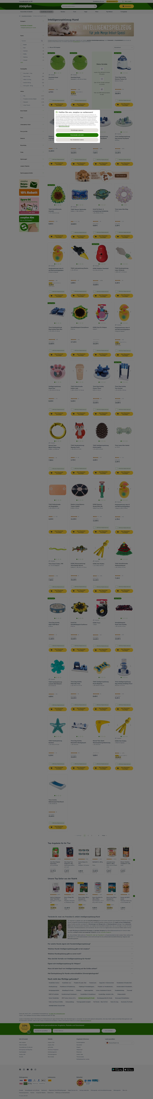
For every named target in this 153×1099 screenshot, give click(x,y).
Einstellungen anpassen (77, 130)
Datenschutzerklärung (64, 126)
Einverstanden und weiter (77, 135)
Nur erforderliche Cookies (77, 140)
